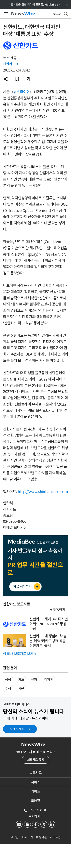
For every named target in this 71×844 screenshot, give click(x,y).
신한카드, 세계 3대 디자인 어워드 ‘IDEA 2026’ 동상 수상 (48, 624)
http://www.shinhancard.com (43, 491)
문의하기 (35, 816)
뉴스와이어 (21, 91)
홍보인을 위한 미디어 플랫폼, (35, 4)
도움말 (35, 801)
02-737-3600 (37, 810)
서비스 (35, 782)
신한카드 (10, 64)
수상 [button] (8, 688)
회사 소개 (27, 837)
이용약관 (41, 837)
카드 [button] (21, 679)
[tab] (35, 772)
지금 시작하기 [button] (18, 729)
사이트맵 (55, 837)
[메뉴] (5, 14)
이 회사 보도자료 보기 (19, 654)
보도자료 (35, 773)
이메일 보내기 (14, 527)
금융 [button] (8, 679)
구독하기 (59, 609)
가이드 (35, 791)
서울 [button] (21, 688)
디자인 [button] (48, 679)
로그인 (14, 837)
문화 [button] (34, 679)
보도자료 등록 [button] (35, 759)
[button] (5, 79)
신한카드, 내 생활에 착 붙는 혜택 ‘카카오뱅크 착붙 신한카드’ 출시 (48, 641)
